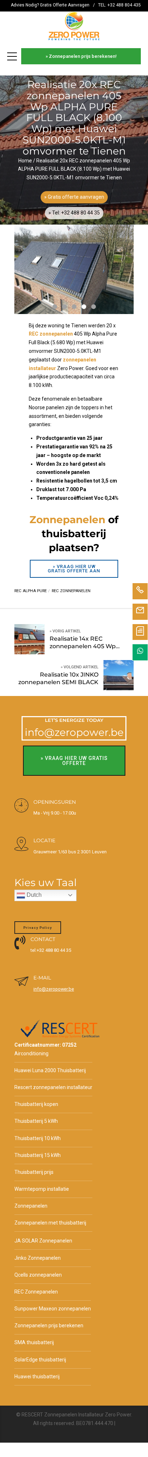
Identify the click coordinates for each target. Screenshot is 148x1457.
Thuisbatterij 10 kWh (37, 1138)
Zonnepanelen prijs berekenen (48, 1325)
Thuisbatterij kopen (36, 1104)
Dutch (33, 895)
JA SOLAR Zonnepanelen (43, 1241)
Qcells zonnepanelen (38, 1275)
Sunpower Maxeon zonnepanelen (52, 1308)
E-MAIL (42, 978)
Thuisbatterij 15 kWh (37, 1155)
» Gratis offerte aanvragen (74, 197)
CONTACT (43, 939)
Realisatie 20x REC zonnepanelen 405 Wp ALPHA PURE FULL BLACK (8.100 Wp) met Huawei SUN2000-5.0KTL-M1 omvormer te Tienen (74, 169)
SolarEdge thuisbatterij (40, 1360)
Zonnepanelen (30, 1206)
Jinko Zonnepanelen (37, 1258)
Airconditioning (31, 1053)
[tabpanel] (74, 269)
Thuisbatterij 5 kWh (36, 1121)
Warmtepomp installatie (41, 1189)
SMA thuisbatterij (34, 1342)
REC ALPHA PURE (30, 591)
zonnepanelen (56, 334)
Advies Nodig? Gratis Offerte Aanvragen (50, 5)
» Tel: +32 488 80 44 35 (74, 213)
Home (25, 160)
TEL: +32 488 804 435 (119, 5)
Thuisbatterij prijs (34, 1172)
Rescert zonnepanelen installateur (53, 1087)
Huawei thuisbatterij (37, 1376)
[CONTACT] (20, 943)
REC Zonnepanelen (36, 1292)
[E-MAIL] (21, 982)
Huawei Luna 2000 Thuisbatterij (50, 1070)
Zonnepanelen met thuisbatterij (50, 1223)
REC (33, 334)
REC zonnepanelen (71, 591)
